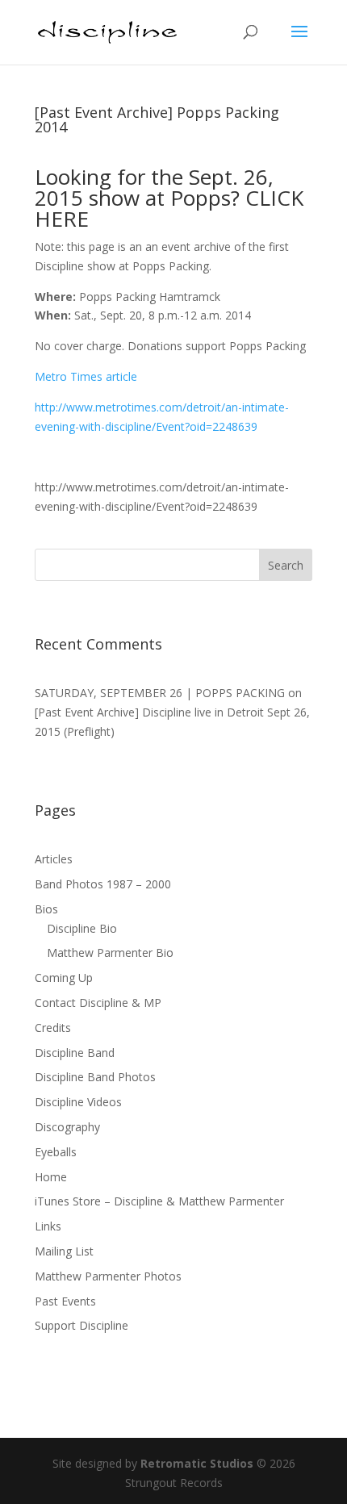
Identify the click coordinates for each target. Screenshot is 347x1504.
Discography (67, 1126)
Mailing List (64, 1251)
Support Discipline (81, 1325)
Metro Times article (86, 376)
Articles (54, 859)
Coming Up (64, 977)
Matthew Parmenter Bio (110, 952)
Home (51, 1176)
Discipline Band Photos (95, 1076)
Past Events (65, 1301)
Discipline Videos (78, 1101)
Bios (46, 909)
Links (48, 1226)
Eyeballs (56, 1151)
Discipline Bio (82, 928)
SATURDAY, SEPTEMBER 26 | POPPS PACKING (160, 692)
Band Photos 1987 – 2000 (103, 884)
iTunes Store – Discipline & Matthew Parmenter (159, 1201)
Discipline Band (75, 1052)
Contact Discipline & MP (98, 1002)
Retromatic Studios (196, 1463)
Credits (53, 1027)
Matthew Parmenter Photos (108, 1276)
